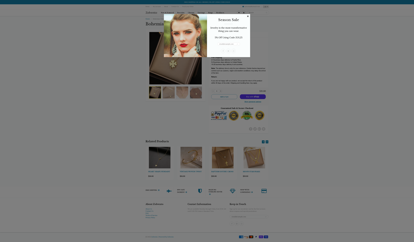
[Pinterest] (228, 51)
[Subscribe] (237, 44)
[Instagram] (233, 51)
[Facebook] (223, 51)
